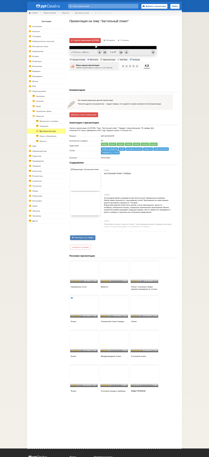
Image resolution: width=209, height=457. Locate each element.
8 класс (128, 144)
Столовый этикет (138, 356)
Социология (37, 181)
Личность (43, 141)
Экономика (40, 96)
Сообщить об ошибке (80, 247)
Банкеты (104, 287)
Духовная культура (48, 131)
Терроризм (44, 126)
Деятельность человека (49, 121)
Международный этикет (111, 356)
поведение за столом (110, 152)
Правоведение (38, 161)
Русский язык (37, 176)
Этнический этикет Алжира (112, 321)
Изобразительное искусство (43, 41)
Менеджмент (37, 76)
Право (38, 106)
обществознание (161, 149)
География (36, 36)
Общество (40, 116)
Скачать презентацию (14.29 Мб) (86, 40)
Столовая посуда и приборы (113, 391)
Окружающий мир (39, 151)
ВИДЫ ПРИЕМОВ (138, 391)
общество (148, 149)
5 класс (105, 144)
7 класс (120, 144)
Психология (37, 171)
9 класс (136, 144)
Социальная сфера (43, 111)
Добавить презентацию (156, 6)
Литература (36, 61)
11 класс (153, 144)
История (35, 56)
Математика (37, 66)
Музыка (35, 81)
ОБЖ (34, 146)
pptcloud (48, 6)
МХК (34, 86)
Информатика (37, 51)
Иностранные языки (40, 46)
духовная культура (134, 149)
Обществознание (39, 91)
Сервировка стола (79, 287)
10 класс (145, 144)
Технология (36, 186)
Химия (34, 206)
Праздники (36, 166)
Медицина (36, 71)
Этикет (73, 321)
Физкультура (37, 196)
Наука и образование (48, 136)
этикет (122, 149)
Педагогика (36, 156)
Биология (36, 31)
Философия (37, 201)
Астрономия (37, 26)
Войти (175, 6)
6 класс (113, 144)
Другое (35, 221)
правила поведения (109, 149)
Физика (35, 191)
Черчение (36, 211)
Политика (39, 101)
